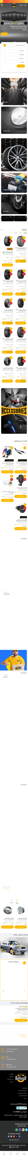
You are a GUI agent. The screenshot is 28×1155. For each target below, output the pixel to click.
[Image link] (21, 1078)
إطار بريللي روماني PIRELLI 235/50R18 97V (21, 310)
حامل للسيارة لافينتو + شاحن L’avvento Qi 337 (8, 463)
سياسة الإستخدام (22, 1091)
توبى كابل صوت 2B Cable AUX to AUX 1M (21, 463)
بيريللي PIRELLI (9, 257)
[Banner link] (14, 91)
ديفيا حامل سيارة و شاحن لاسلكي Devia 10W (21, 488)
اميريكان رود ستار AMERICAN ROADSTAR (21, 1013)
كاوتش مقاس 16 (8, 342)
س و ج (25, 1098)
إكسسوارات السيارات (22, 466)
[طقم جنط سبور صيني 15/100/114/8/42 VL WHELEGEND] (20, 911)
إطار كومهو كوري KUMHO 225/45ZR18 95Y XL (20, 248)
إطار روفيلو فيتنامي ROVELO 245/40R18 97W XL (8, 311)
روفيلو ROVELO (9, 315)
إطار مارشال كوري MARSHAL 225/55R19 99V (21, 340)
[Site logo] (14, 5)
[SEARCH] (4, 45)
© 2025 (15, 1147)
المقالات (11, 1077)
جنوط (25, 921)
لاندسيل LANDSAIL (9, 373)
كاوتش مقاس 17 (8, 284)
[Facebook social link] (19, 1136)
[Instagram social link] (14, 1136)
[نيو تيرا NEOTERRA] (20, 218)
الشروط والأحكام (23, 1096)
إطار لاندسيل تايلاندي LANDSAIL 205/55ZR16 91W (8, 369)
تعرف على (24, 1088)
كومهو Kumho (22, 253)
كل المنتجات (10, 1079)
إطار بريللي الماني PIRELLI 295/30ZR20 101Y (21, 281)
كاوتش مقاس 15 (20, 1011)
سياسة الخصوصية (22, 1093)
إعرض (21, 66)
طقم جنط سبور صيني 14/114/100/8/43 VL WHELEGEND (9, 919)
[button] (25, 23)
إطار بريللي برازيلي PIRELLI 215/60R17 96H (8, 281)
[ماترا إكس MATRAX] (7, 218)
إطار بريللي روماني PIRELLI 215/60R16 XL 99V (7, 339)
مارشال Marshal (22, 344)
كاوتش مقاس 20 (21, 284)
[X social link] (17, 1136)
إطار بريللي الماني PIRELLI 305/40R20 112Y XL (21, 368)
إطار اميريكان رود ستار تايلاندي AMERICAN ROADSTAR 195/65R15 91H (21, 1009)
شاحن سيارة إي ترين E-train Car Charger (8, 492)
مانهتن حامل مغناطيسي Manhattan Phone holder (21, 520)
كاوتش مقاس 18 (21, 251)
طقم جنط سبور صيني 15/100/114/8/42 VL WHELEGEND (22, 919)
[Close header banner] (2, 1)
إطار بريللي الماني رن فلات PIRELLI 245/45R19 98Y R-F (7, 253)
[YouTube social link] (11, 1136)
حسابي (11, 1082)
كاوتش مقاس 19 (8, 255)
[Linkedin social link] (9, 1136)
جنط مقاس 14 (8, 921)
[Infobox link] (14, 1050)
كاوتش (24, 250)
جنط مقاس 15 (21, 921)
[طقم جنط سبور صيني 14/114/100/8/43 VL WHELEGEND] (7, 911)
